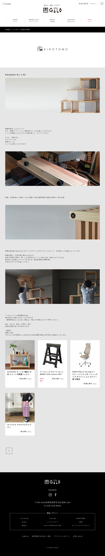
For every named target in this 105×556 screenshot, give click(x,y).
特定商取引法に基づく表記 (41, 536)
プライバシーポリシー (62, 536)
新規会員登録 (83, 3)
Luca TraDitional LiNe (52, 525)
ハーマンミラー (52, 522)
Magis (24, 525)
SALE (90, 20)
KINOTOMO (80, 518)
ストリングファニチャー (81, 525)
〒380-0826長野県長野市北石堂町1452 (53, 502)
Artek (24, 522)
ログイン (93, 3)
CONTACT (71, 20)
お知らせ (25, 536)
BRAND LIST (34, 20)
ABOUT (52, 20)
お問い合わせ (78, 536)
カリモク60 (24, 518)
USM (81, 522)
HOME (15, 20)
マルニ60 (52, 518)
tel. (52, 506)
